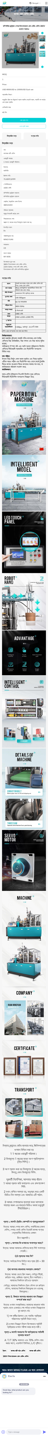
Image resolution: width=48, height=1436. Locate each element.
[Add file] (3, 1432)
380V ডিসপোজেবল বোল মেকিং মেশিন (15, 1356)
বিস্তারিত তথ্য (12, 136)
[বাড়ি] (4, 3)
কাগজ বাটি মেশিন (34, 1351)
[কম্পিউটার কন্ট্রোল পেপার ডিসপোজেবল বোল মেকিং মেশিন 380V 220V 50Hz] (20, 50)
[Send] (44, 1432)
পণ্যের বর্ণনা (35, 136)
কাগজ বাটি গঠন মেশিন (18, 1351)
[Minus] (44, 1376)
